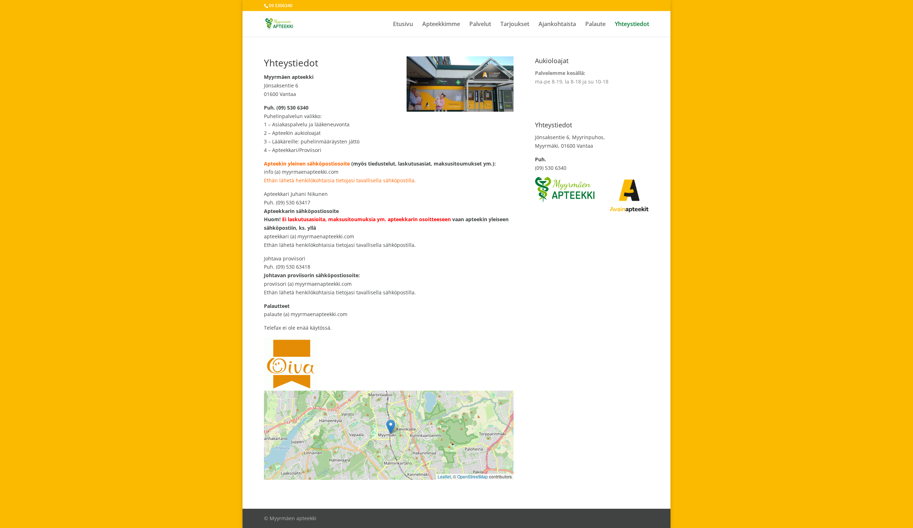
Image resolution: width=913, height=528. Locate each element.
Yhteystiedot (632, 24)
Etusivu (403, 24)
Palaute (595, 24)
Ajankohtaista (557, 24)
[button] (390, 427)
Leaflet (444, 476)
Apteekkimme (441, 24)
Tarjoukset (514, 24)
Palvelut (480, 24)
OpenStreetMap (472, 476)
